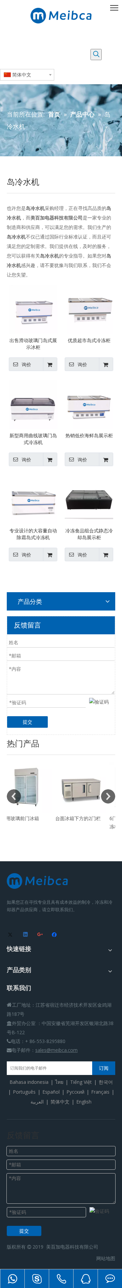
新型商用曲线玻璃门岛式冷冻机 (33, 438)
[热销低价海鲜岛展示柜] (89, 404)
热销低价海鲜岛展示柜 (89, 435)
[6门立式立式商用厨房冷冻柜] (93, 787)
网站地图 (105, 1258)
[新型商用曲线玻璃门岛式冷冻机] (33, 404)
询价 (26, 364)
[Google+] (40, 935)
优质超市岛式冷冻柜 (89, 340)
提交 (27, 722)
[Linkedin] (26, 935)
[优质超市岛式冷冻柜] (89, 308)
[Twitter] (11, 935)
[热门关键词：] (96, 54)
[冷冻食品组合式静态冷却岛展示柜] (89, 499)
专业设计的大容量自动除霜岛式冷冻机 (33, 534)
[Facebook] (55, 935)
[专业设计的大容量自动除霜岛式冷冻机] (33, 499)
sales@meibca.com (56, 1050)
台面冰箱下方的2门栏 (36, 818)
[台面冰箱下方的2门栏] (39, 787)
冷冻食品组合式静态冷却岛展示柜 (89, 534)
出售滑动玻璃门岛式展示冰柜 (33, 343)
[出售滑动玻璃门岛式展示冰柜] (33, 308)
